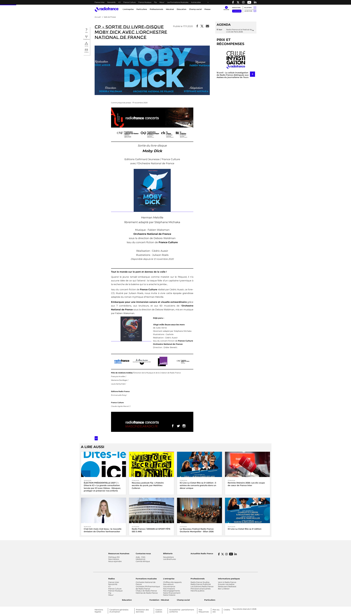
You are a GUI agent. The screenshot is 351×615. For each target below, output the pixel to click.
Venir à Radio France (227, 582)
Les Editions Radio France (202, 586)
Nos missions (169, 589)
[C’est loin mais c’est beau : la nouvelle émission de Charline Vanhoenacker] (103, 510)
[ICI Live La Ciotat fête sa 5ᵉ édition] (247, 510)
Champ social (195, 9)
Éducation (181, 9)
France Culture (129, 2)
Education (127, 600)
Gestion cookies (158, 611)
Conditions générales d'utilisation (118, 611)
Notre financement (171, 593)
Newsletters (236, 7)
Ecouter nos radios (226, 584)
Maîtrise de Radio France (147, 593)
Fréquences (86, 39)
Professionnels (198, 579)
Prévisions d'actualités (200, 589)
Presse (207, 9)
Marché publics (197, 591)
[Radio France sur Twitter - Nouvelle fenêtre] (238, 2)
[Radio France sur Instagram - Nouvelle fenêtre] (243, 2)
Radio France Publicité (201, 584)
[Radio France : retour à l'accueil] (107, 9)
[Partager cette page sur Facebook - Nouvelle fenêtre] (197, 26)
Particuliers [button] (141, 9)
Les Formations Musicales (177, 2)
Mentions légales (99, 611)
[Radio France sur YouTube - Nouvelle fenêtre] (249, 2)
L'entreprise (168, 579)
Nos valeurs (168, 584)
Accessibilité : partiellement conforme (181, 611)
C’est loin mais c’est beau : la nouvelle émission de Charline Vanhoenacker (102, 530)
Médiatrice (140, 559)
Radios (111, 579)
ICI (119, 2)
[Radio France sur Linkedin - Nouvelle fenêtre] (255, 2)
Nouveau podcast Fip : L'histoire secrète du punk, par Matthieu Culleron (148, 485)
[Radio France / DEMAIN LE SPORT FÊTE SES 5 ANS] (151, 510)
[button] (226, 8)
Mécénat (170, 9)
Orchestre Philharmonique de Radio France (148, 587)
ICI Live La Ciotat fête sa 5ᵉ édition (244, 529)
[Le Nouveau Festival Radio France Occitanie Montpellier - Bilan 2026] (199, 510)
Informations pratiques (229, 579)
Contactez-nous (143, 553)
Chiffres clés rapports (172, 582)
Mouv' (161, 2)
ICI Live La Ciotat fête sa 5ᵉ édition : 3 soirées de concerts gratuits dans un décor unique (198, 485)
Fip (155, 2)
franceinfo (111, 2)
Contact (86, 52)
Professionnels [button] (156, 9)
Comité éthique (143, 561)
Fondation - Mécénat (159, 600)
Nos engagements (171, 591)
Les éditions (248, 11)
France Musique (144, 2)
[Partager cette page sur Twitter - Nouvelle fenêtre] (202, 26)
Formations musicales (146, 579)
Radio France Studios (200, 582)
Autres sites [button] (196, 2)
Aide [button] (86, 32)
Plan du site (216, 611)
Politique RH (114, 557)
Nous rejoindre (115, 561)
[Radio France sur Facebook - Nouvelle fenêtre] (233, 2)
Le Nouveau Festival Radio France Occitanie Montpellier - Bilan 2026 (197, 530)
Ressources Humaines (118, 553)
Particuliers (209, 600)
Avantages (236, 11)
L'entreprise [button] (128, 9)
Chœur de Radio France (146, 591)
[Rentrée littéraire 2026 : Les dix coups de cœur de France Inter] (247, 464)
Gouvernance (169, 586)
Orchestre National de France (145, 583)
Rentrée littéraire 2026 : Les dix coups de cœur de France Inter (246, 484)
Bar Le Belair (224, 589)
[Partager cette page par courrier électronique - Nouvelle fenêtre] (207, 26)
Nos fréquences (204, 611)
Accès (86, 46)
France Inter (100, 2)
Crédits (227, 610)
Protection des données (142, 611)
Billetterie (248, 7)
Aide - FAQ (140, 557)
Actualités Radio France (202, 553)
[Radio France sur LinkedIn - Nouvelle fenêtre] (235, 554)
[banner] (175, 2)
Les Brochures (169, 559)
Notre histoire (169, 595)
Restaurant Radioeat (227, 586)
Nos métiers (113, 559)
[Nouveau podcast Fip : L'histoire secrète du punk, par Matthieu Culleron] (151, 464)
